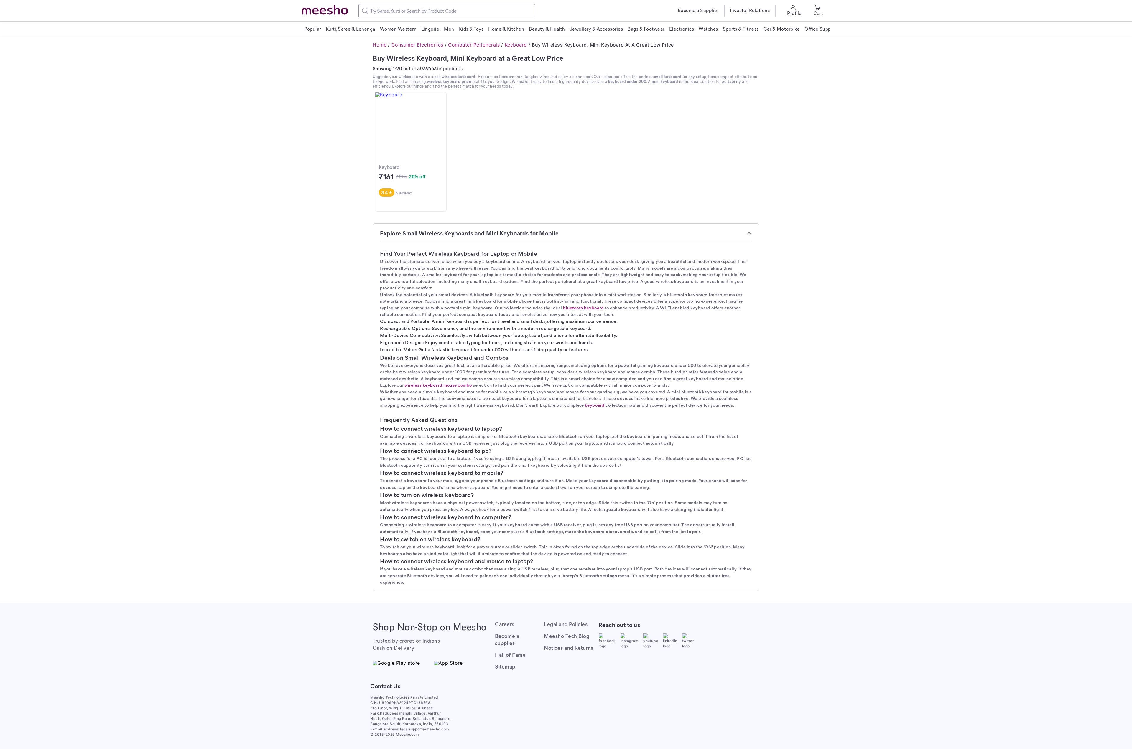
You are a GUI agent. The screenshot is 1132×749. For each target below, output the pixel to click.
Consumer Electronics (417, 45)
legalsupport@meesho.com (424, 729)
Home (379, 45)
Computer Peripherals (474, 45)
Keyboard (516, 45)
